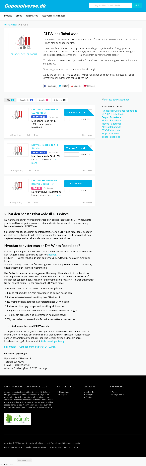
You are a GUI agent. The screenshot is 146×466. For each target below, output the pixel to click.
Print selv (59, 100)
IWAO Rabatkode (111, 130)
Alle (10, 100)
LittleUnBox (91, 392)
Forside (8, 16)
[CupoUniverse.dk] (25, 6)
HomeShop (64, 392)
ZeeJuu (89, 397)
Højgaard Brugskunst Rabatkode (119, 110)
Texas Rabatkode (111, 136)
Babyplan (63, 394)
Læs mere (56, 195)
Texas (114, 392)
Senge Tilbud (118, 394)
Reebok (52, 254)
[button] (50, 86)
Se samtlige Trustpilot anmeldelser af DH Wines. (30, 346)
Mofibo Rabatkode (111, 120)
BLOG (76, 447)
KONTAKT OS (32, 16)
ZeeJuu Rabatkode (111, 117)
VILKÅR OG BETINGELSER (36, 447)
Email (36, 135)
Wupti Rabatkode (111, 133)
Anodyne (90, 394)
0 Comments (86, 135)
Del (28, 135)
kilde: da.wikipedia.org (52, 341)
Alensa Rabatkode (111, 127)
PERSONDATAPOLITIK (13, 447)
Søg (136, 5)
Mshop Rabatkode (111, 123)
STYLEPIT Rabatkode (113, 114)
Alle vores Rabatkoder (53, 16)
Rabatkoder (26, 100)
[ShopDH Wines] (24, 42)
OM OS (19, 16)
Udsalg (43, 100)
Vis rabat (76, 183)
